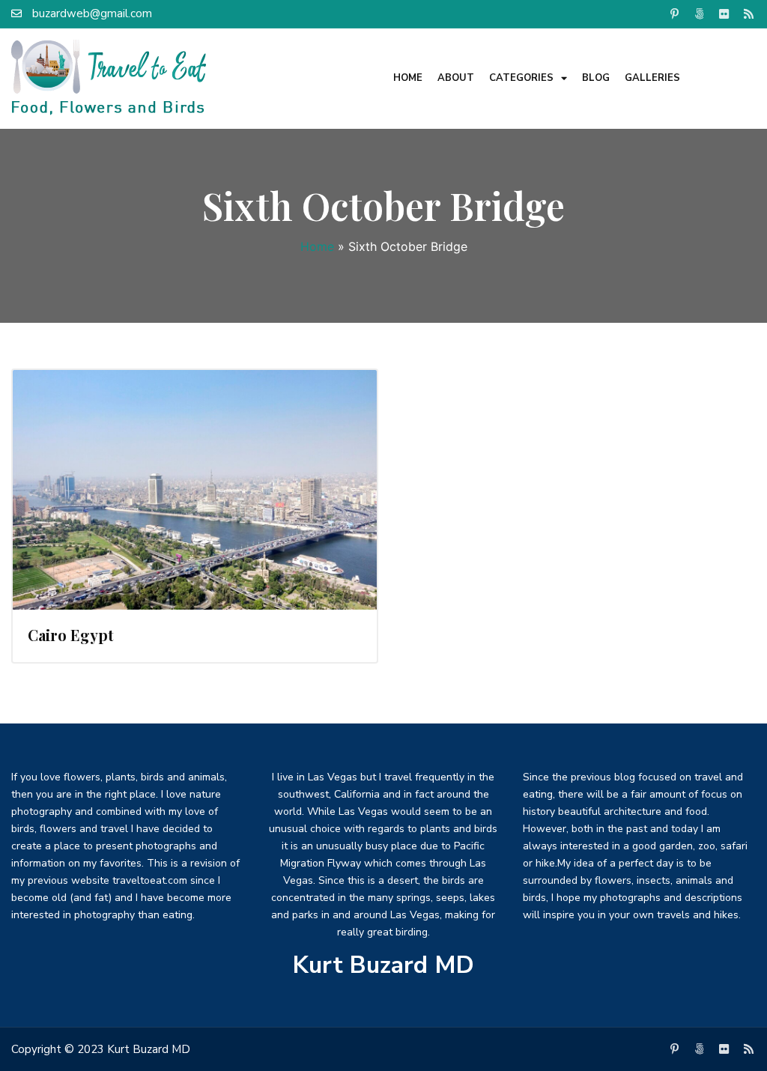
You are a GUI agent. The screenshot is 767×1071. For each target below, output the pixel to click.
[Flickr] (724, 13)
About (455, 78)
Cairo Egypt (71, 635)
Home (407, 78)
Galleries (652, 78)
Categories (521, 78)
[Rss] (749, 13)
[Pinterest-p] (675, 13)
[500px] (699, 13)
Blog (596, 78)
